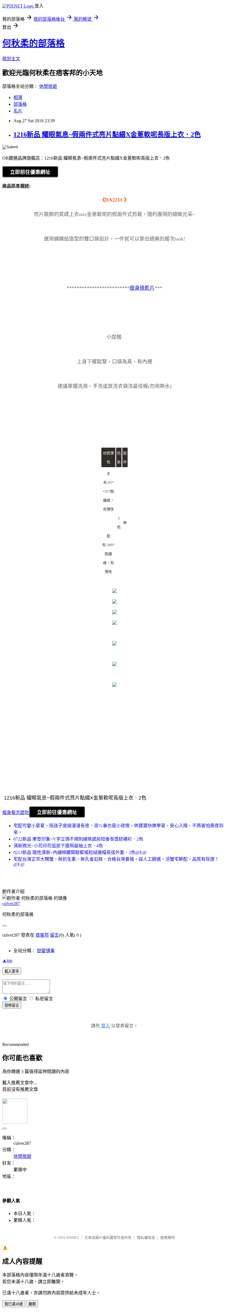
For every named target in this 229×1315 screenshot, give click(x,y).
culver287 (11, 903)
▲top (7, 960)
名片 (17, 111)
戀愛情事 (46, 950)
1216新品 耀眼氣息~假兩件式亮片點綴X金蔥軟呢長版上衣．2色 (107, 134)
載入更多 (11, 971)
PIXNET (72, 1237)
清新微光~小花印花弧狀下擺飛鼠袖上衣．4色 (58, 845)
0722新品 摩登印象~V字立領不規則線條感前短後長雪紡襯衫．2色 (78, 839)
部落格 (20, 104)
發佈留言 (11, 1005)
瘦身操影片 (142, 288)
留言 (54, 935)
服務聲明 (167, 1237)
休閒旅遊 (48, 86)
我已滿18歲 (13, 1304)
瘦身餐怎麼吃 (15, 812)
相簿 (17, 97)
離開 (32, 1304)
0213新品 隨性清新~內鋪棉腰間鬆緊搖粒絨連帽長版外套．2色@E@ (80, 852)
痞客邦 (42, 935)
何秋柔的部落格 (33, 43)
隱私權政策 (146, 1237)
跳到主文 (11, 58)
